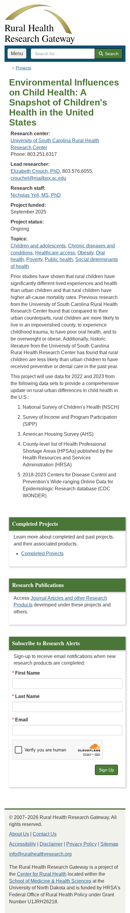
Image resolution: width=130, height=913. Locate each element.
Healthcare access (55, 252)
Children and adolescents (38, 245)
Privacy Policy (81, 844)
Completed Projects (42, 553)
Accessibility (22, 844)
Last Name (27, 696)
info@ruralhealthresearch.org (40, 854)
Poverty (34, 259)
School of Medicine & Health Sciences (50, 881)
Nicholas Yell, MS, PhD (36, 195)
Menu (17, 53)
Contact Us (45, 834)
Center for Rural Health (42, 874)
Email (21, 719)
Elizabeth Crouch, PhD (35, 171)
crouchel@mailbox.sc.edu (38, 178)
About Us (19, 834)
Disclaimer (51, 844)
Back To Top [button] (110, 905)
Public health (59, 259)
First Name (27, 673)
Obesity (85, 252)
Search (111, 53)
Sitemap (109, 844)
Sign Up (106, 769)
